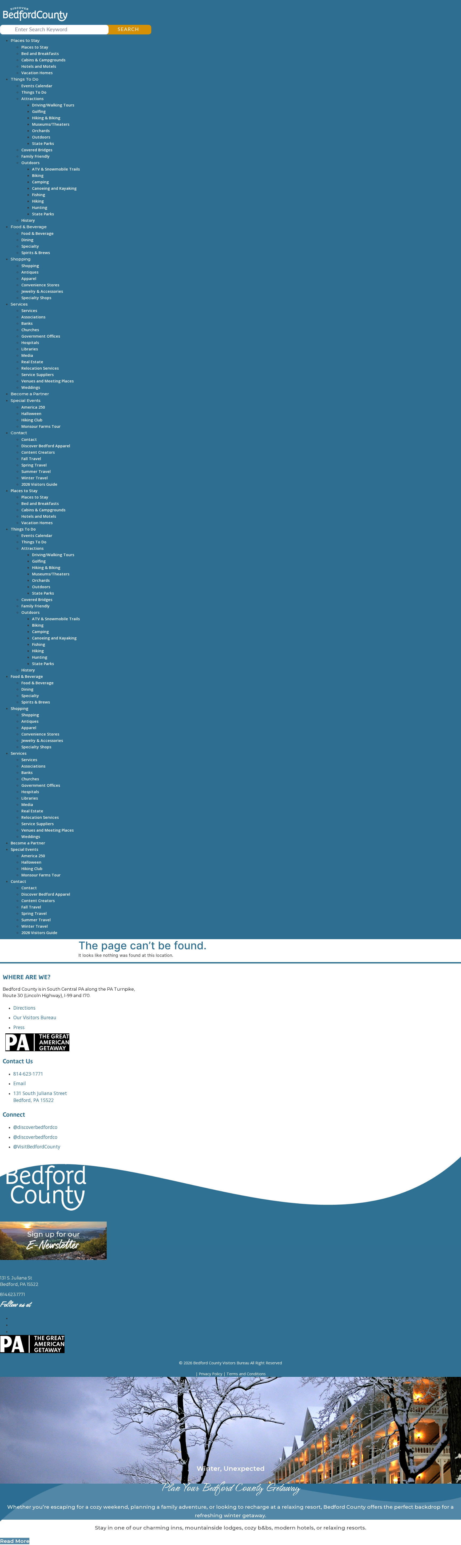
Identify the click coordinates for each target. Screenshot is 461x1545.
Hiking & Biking (46, 117)
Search (128, 29)
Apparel (28, 278)
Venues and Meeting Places (47, 381)
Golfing (39, 111)
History (28, 220)
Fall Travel (31, 458)
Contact (19, 432)
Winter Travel (34, 477)
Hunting (39, 207)
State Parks (43, 143)
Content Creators (38, 452)
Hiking (38, 201)
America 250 (33, 407)
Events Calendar (36, 85)
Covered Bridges (36, 149)
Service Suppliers (37, 374)
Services (19, 304)
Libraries (29, 348)
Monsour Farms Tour (41, 426)
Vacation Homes (37, 72)
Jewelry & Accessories (42, 291)
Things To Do (24, 79)
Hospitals (30, 342)
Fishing (38, 194)
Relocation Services (40, 368)
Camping (40, 181)
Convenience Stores (40, 284)
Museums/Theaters (50, 124)
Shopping (21, 259)
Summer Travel (36, 471)
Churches (30, 329)
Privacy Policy (210, 1373)
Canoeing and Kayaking (54, 188)
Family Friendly (35, 156)
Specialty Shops (36, 297)
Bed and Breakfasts (40, 53)
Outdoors (41, 137)
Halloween (31, 413)
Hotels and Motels (38, 66)
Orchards (41, 130)
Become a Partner (30, 393)
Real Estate (32, 361)
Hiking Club (31, 419)
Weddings (30, 387)
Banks (27, 323)
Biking (37, 175)
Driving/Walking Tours (53, 105)
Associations (33, 316)
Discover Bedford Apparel (45, 445)
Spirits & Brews (35, 252)
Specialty (30, 246)
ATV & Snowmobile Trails (56, 169)
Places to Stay (25, 40)
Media (27, 355)
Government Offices (40, 336)
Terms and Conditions (246, 1373)
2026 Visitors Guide (39, 484)
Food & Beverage (29, 226)
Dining (27, 239)
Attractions (32, 98)
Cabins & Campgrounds (43, 59)
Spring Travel (34, 465)
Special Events (26, 400)
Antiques (29, 272)
